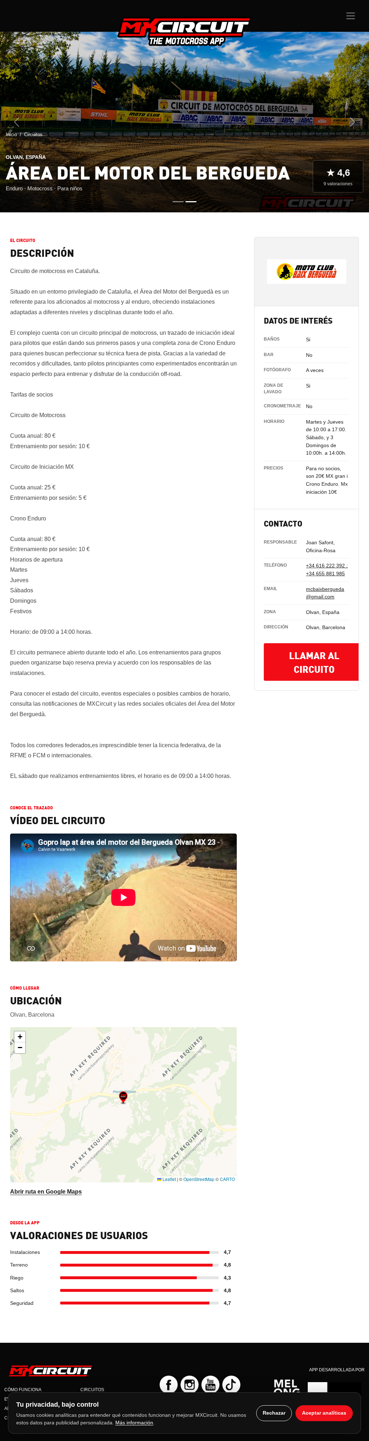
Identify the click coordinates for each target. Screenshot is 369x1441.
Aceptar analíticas (324, 1413)
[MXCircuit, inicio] (184, 31)
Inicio (11, 134)
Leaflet (168, 1179)
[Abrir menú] (350, 16)
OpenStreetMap (198, 1179)
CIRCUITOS (92, 1389)
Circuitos (33, 134)
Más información (134, 1422)
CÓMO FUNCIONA (22, 1389)
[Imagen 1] (178, 202)
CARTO (227, 1179)
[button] (123, 1098)
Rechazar (274, 1413)
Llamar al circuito (314, 662)
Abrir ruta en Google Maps (46, 1192)
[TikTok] (231, 1385)
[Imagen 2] (191, 202)
